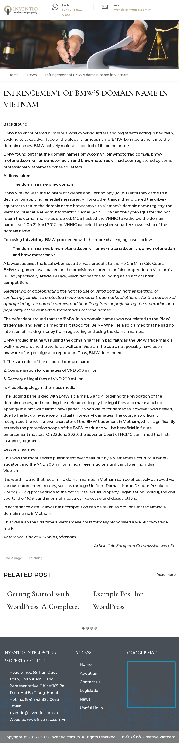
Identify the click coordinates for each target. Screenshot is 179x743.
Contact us (90, 682)
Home (86, 664)
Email (116, 5)
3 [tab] (91, 628)
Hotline (66, 5)
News (85, 699)
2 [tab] (87, 628)
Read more (166, 574)
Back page (13, 558)
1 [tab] (83, 628)
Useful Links (91, 708)
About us (88, 673)
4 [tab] (95, 628)
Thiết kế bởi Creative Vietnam (148, 737)
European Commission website (146, 546)
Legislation (90, 690)
